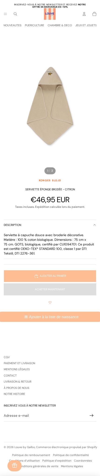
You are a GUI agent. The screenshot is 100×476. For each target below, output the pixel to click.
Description (12, 225)
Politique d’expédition (56, 461)
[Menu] (5, 14)
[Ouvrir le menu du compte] (84, 14)
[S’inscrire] (91, 415)
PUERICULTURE (34, 25)
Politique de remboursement (31, 455)
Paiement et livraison (19, 363)
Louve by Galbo (24, 447)
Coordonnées (83, 461)
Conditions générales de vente (38, 466)
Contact (10, 375)
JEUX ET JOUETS (86, 25)
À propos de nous (16, 388)
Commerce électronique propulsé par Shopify (66, 447)
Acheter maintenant (50, 289)
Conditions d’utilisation (24, 461)
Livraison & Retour (17, 381)
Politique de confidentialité (71, 455)
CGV (7, 357)
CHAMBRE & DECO (60, 25)
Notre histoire (14, 394)
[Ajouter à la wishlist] (50, 302)
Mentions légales (17, 369)
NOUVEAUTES (12, 25)
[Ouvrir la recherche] (15, 14)
